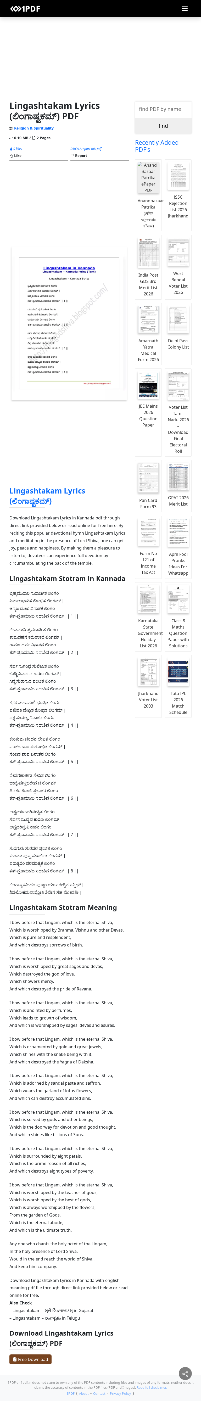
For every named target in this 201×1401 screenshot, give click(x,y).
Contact (99, 1393)
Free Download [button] (32, 1359)
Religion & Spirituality (34, 128)
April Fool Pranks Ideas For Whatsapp (178, 563)
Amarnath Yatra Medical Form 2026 (148, 350)
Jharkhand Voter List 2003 (148, 700)
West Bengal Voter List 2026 (178, 283)
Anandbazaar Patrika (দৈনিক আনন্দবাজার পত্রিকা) (150, 213)
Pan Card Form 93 (148, 503)
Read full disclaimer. (152, 1387)
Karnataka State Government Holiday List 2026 (150, 633)
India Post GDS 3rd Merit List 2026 (148, 284)
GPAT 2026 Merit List (178, 501)
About (84, 1393)
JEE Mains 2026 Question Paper (148, 415)
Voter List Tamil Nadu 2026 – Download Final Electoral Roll (178, 429)
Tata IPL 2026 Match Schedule (178, 703)
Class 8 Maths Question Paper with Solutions (178, 633)
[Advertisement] (100, 57)
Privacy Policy (120, 1393)
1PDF (70, 1393)
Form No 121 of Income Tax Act (148, 563)
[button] (185, 8)
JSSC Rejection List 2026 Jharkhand (178, 206)
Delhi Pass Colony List (178, 344)
